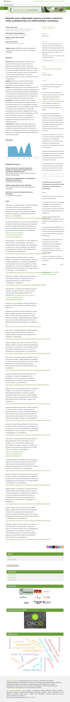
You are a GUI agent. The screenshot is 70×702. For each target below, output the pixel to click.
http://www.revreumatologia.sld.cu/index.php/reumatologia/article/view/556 (28, 353)
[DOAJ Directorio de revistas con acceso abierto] (47, 599)
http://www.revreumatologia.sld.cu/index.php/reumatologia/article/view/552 (28, 435)
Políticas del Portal (11, 681)
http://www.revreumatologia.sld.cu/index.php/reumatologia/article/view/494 (28, 520)
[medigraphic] (26, 594)
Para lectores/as (12, 575)
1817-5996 (32, 697)
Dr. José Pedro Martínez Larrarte (16, 690)
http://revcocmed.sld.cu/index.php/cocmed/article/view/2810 (23, 326)
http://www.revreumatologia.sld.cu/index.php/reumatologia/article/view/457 (28, 370)
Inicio (7, 13)
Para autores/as (12, 577)
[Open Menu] (5, 8)
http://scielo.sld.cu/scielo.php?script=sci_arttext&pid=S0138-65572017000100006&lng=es (14, 235)
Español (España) (12, 559)
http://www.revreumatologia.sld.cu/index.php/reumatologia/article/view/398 (28, 253)
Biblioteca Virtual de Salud (57, 1)
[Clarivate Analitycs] (38, 604)
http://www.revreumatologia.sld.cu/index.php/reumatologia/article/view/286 (28, 504)
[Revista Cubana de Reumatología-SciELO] (38, 599)
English (9, 557)
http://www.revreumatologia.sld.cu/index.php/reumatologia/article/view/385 (28, 272)
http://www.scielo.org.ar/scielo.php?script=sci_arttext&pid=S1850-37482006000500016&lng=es (20, 297)
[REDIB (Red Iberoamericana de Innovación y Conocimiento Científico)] (26, 602)
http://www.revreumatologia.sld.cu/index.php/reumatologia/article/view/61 (27, 384)
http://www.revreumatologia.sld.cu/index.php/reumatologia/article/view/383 (28, 218)
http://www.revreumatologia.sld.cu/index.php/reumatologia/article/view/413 (28, 470)
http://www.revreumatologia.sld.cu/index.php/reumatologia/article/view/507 (28, 403)
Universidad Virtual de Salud (41, 1)
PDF (46, 27)
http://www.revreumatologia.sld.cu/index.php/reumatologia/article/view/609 (28, 339)
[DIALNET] (47, 603)
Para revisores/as (12, 580)
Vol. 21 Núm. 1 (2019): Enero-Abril (25, 13)
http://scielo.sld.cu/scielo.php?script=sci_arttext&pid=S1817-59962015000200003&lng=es (14, 454)
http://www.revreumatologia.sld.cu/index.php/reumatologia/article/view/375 (28, 539)
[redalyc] (46, 593)
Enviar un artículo (13, 565)
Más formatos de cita (48, 60)
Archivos (12, 13)
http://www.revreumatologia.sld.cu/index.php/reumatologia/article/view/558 (28, 420)
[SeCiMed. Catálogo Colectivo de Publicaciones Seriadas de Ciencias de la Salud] (23, 599)
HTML (52, 27)
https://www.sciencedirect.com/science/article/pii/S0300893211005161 (26, 285)
